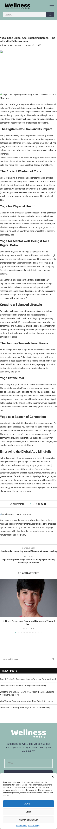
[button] (52, 776)
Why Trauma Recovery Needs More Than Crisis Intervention (26, 701)
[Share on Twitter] (39, 504)
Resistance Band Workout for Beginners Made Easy (23, 685)
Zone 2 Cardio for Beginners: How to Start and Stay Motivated (28, 679)
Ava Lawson (15, 45)
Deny (28, 811)
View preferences (29, 819)
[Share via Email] (45, 504)
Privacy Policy (33, 826)
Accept (28, 803)
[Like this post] (33, 504)
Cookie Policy (21, 826)
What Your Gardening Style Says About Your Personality (25, 707)
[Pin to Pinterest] (42, 504)
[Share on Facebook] (36, 504)
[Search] (50, 14)
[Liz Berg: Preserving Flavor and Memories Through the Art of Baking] (28, 598)
